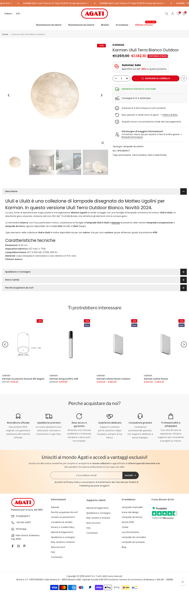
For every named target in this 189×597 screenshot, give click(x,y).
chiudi (187, 3)
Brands (105, 24)
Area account (58, 547)
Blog (124, 547)
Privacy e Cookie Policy (62, 527)
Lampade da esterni (133, 146)
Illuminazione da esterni (81, 24)
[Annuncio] (46, 3)
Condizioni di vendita (61, 522)
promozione (125, 155)
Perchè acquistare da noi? (64, 512)
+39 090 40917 (23, 522)
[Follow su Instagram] (18, 546)
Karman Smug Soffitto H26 (63, 378)
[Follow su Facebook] (12, 546)
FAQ (53, 552)
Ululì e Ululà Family (157, 155)
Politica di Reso (170, 115)
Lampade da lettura (132, 517)
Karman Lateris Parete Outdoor (114, 378)
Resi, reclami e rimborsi (63, 542)
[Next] (101, 95)
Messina (35, 535)
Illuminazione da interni (48, 24)
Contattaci (56, 557)
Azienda (55, 507)
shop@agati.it (23, 516)
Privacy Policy (73, 482)
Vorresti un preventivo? (63, 517)
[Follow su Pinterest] (24, 546)
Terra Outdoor (139, 155)
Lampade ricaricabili (132, 507)
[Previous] (8, 95)
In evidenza (122, 24)
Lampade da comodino (134, 537)
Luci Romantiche (130, 532)
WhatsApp (21, 529)
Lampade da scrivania (133, 542)
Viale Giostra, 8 (23, 535)
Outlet (125, 527)
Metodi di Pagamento (62, 532)
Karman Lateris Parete (156, 378)
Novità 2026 (128, 522)
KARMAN (118, 45)
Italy (13, 539)
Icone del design (130, 512)
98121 (18, 539)
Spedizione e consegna (63, 537)
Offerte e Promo (145, 24)
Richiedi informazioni (132, 137)
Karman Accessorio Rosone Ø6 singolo (23, 378)
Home (5, 34)
